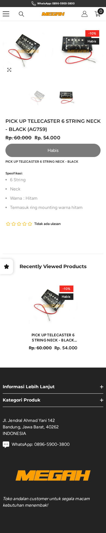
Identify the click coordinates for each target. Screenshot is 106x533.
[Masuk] (85, 14)
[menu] (6, 14)
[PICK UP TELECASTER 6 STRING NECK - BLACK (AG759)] (53, 305)
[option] (28, 51)
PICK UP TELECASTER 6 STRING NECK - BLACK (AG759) (53, 338)
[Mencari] (21, 14)
